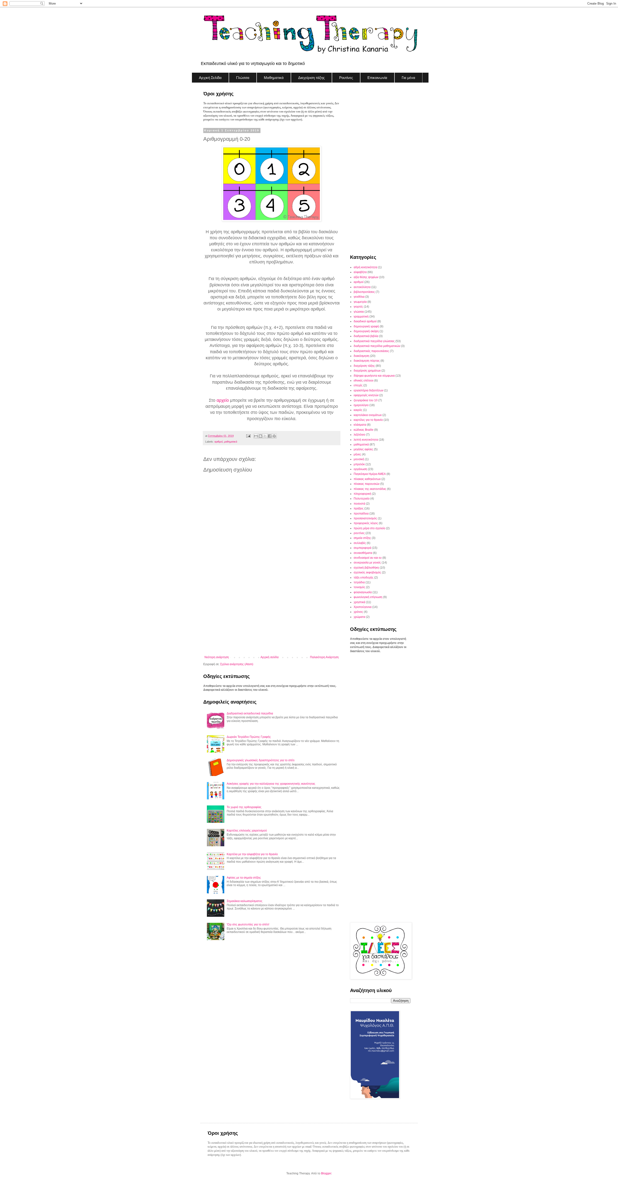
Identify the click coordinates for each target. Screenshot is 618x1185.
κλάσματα (360, 424)
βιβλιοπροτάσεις (364, 292)
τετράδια (359, 582)
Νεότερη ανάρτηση (216, 657)
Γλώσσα (242, 78)
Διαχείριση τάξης (311, 78)
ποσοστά (359, 503)
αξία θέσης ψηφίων (366, 277)
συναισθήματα (363, 553)
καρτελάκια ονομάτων (368, 415)
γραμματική (361, 316)
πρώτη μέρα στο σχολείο (369, 528)
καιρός (358, 410)
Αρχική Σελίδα (210, 78)
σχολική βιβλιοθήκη (366, 567)
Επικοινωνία (377, 78)
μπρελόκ (359, 464)
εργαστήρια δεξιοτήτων (368, 390)
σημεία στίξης (362, 538)
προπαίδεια (361, 513)
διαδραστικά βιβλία (366, 336)
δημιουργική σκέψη (366, 331)
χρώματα (359, 617)
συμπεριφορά (362, 548)
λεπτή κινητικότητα (366, 439)
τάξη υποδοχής (363, 577)
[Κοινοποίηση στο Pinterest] (274, 436)
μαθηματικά (230, 441)
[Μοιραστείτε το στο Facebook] (269, 436)
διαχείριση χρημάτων (367, 370)
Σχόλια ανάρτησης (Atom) (236, 664)
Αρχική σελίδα (269, 657)
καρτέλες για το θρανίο (368, 420)
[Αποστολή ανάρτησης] (248, 435)
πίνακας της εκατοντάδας (370, 489)
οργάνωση (360, 469)
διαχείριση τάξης (364, 365)
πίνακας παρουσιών (366, 484)
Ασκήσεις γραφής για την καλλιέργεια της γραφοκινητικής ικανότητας (271, 783)
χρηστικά (359, 602)
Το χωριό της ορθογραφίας (244, 807)
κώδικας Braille (363, 429)
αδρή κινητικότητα (365, 267)
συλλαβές (360, 543)
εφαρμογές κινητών (366, 395)
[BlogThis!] (260, 436)
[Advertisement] (271, 615)
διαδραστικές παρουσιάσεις (371, 351)
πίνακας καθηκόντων (367, 479)
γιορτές (358, 306)
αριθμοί (218, 441)
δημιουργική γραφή (366, 326)
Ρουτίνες (346, 78)
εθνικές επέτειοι (363, 380)
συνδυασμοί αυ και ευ (368, 557)
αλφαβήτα (360, 272)
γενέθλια (359, 296)
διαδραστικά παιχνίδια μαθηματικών (377, 346)
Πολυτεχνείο (362, 498)
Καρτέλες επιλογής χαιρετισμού (247, 830)
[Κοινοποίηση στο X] (265, 436)
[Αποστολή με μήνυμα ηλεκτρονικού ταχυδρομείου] (255, 436)
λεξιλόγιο (359, 434)
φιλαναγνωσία (363, 592)
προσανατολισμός (365, 518)
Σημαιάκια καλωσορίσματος (244, 901)
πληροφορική (362, 493)
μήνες (357, 454)
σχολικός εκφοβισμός (367, 572)
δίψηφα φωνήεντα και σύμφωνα (374, 375)
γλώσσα (359, 311)
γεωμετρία (360, 301)
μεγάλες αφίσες (363, 449)
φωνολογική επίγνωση (368, 597)
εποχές (358, 385)
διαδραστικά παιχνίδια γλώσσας (374, 341)
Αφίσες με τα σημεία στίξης (244, 877)
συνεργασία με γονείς (367, 562)
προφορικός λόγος (366, 523)
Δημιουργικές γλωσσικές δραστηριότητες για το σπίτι (261, 760)
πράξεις (359, 508)
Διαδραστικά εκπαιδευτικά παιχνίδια (250, 713)
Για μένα (408, 78)
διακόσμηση (361, 356)
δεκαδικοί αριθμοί (365, 321)
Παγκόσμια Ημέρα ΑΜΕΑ (370, 474)
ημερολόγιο (361, 405)
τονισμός (359, 587)
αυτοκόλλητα (362, 287)
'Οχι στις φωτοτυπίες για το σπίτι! (248, 924)
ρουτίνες (359, 533)
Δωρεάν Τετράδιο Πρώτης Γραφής (249, 737)
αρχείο (223, 400)
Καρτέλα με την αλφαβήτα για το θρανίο (252, 854)
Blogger (326, 1173)
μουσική (359, 459)
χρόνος (358, 612)
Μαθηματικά (274, 78)
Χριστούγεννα (363, 607)
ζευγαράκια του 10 (366, 400)
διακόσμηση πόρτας (367, 360)
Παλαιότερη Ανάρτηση (324, 657)
